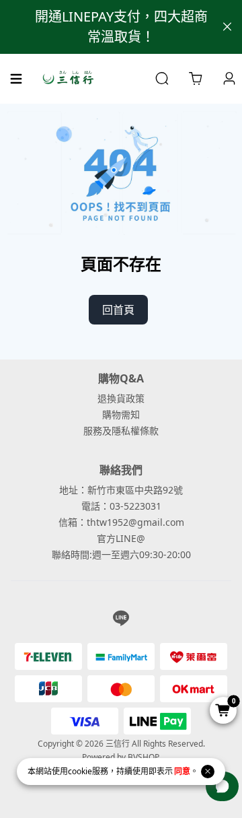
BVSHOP (143, 757)
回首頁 (118, 309)
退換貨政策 (121, 398)
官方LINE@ (121, 538)
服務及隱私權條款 (121, 430)
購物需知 (121, 414)
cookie (80, 771)
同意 (182, 771)
